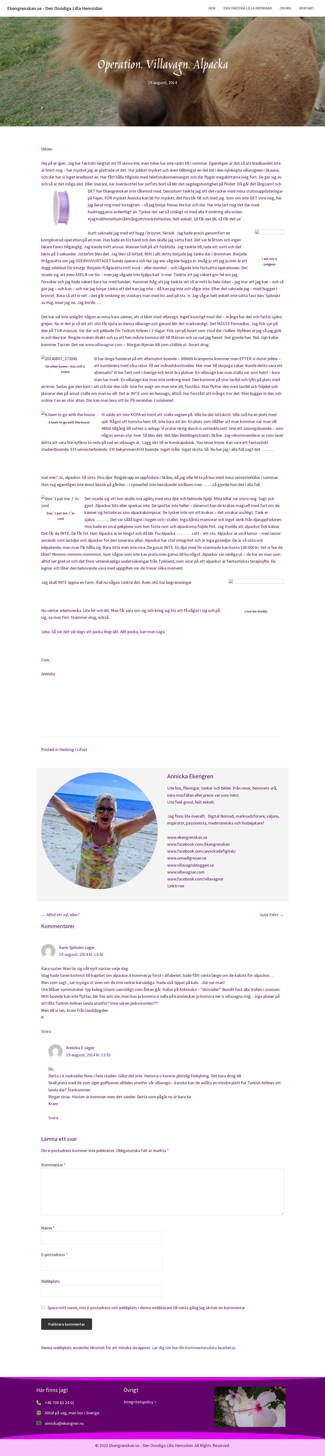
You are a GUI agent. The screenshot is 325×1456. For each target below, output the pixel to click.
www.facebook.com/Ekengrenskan (198, 844)
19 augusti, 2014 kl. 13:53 (88, 1055)
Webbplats (50, 1281)
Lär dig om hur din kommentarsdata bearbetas (194, 1347)
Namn (48, 1228)
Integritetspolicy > (140, 1402)
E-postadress (54, 1254)
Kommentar (53, 1165)
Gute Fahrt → (272, 914)
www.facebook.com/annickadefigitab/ (201, 851)
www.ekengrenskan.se (187, 837)
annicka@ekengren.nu (64, 1423)
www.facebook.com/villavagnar (195, 879)
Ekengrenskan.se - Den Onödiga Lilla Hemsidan (55, 8)
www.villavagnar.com (104, 344)
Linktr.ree (175, 886)
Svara (46, 1031)
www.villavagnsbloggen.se (190, 865)
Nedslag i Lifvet (73, 749)
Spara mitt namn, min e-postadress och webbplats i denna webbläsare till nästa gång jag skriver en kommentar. (147, 1307)
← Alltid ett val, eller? (60, 914)
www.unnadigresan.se (186, 858)
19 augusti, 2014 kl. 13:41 (81, 954)
